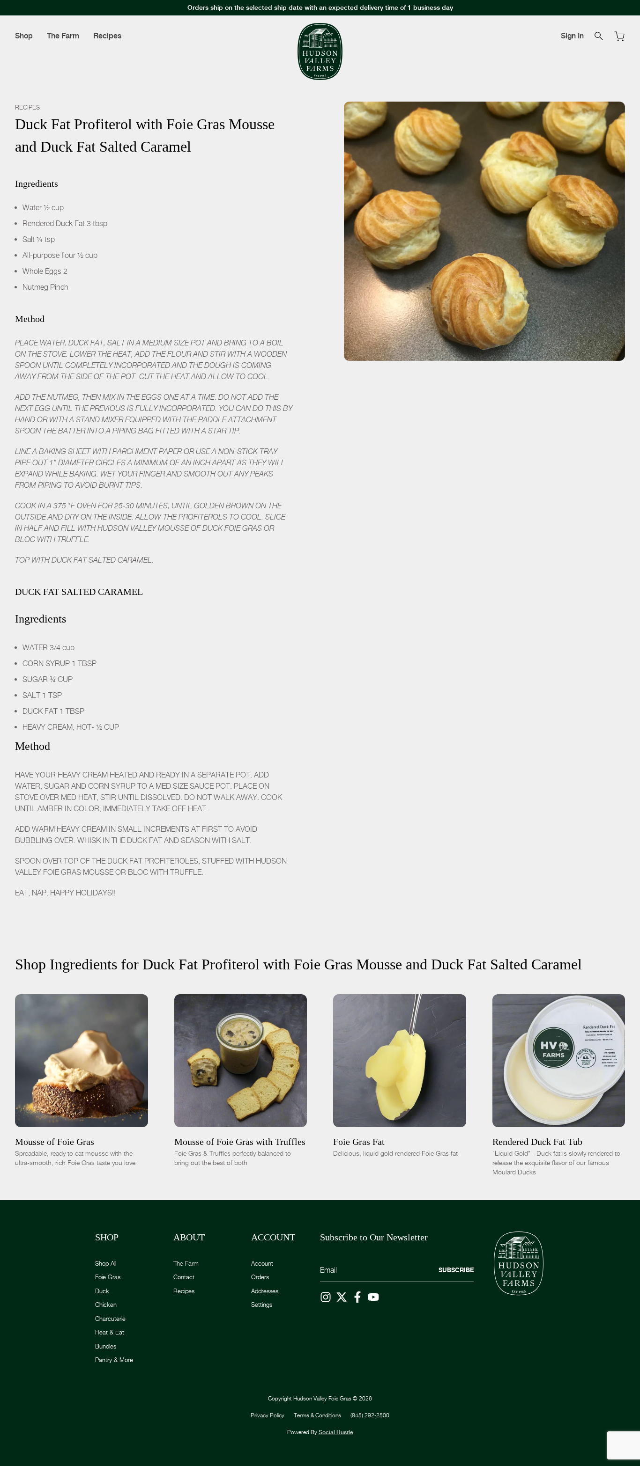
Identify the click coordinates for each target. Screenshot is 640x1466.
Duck (102, 1291)
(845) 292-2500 (369, 1415)
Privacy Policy (267, 1415)
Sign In (572, 35)
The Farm (63, 35)
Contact (183, 1277)
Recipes (107, 35)
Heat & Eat (109, 1332)
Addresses (264, 1291)
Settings (261, 1304)
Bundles (105, 1346)
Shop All (105, 1263)
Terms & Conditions (317, 1415)
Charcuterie (110, 1318)
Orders (260, 1277)
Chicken (106, 1304)
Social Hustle (336, 1432)
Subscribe (456, 1270)
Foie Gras (107, 1277)
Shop (24, 35)
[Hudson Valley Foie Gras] (320, 52)
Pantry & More (114, 1359)
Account (262, 1263)
